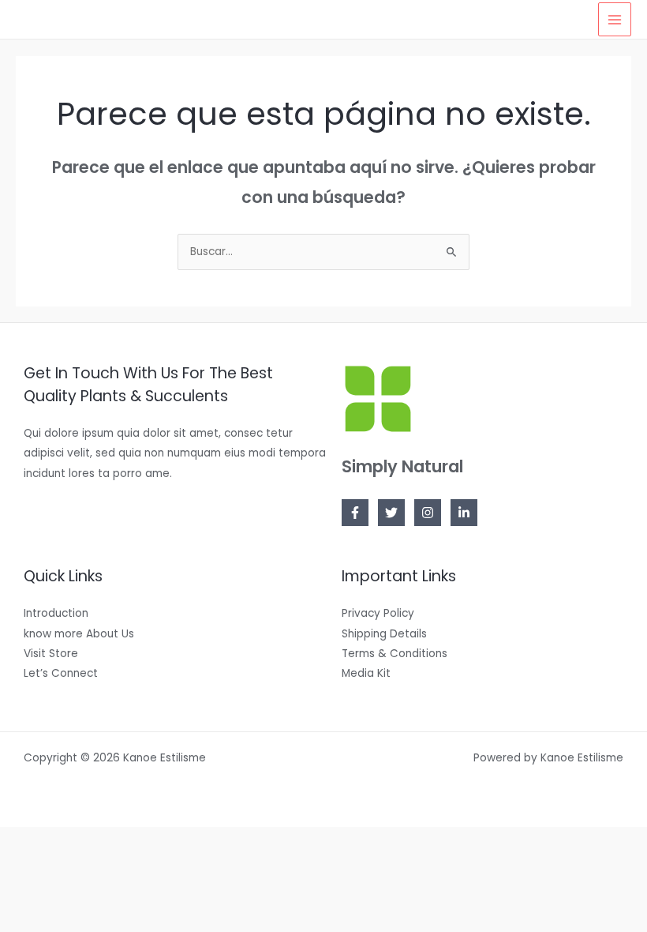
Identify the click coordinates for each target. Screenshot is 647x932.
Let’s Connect (61, 673)
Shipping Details (384, 633)
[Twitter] (391, 512)
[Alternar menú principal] (615, 19)
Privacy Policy (378, 613)
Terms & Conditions (394, 653)
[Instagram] (427, 512)
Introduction (56, 613)
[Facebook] (355, 512)
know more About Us (79, 633)
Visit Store (51, 653)
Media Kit (366, 673)
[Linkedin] (464, 512)
